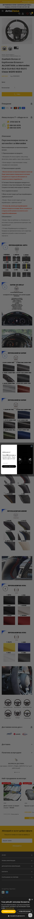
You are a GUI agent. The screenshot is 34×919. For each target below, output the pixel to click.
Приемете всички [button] (8, 911)
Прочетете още (10, 908)
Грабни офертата (9, 466)
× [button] (32, 899)
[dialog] (17, 908)
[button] (17, 916)
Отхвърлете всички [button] (25, 911)
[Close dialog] (31, 446)
